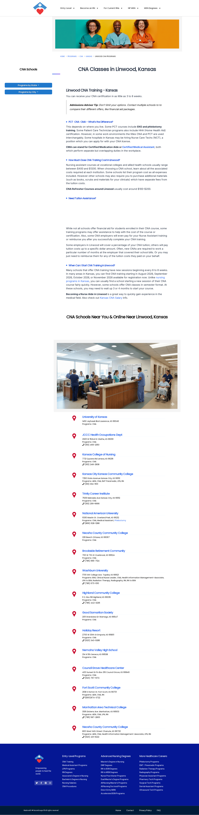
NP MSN (131, 8)
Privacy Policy (145, 810)
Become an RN (87, 8)
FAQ (159, 810)
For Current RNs (111, 8)
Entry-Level (66, 8)
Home (62, 56)
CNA (81, 56)
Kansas (89, 56)
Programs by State (27, 85)
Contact (130, 810)
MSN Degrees (150, 8)
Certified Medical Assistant (138, 147)
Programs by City (27, 92)
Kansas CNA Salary (111, 297)
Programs (72, 56)
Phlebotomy (120, 520)
